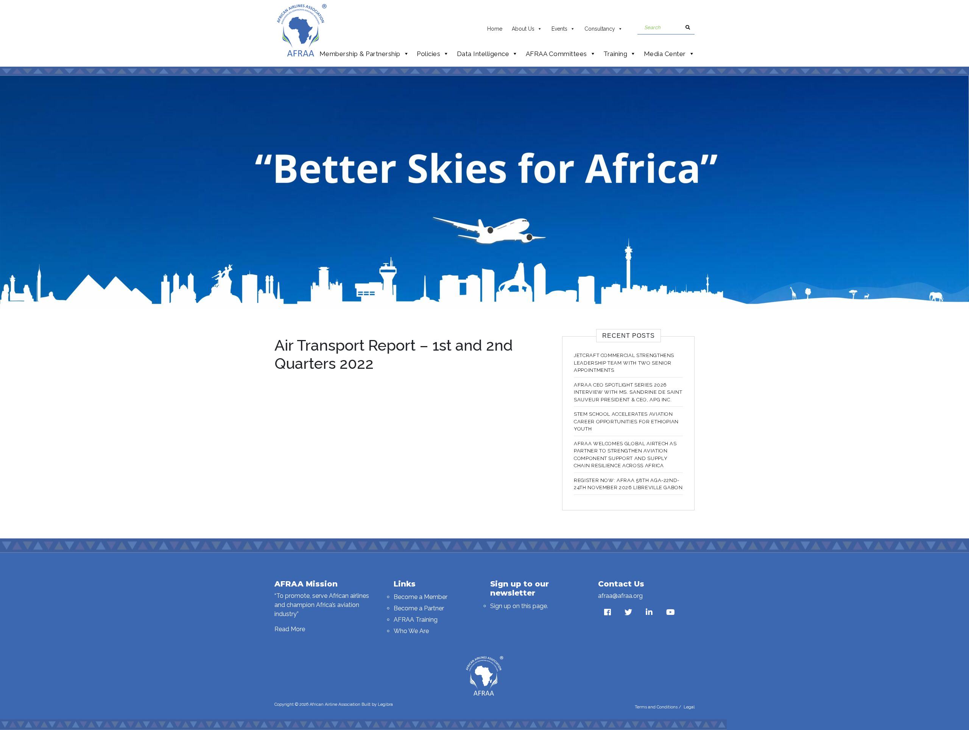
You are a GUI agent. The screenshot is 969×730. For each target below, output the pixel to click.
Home (494, 29)
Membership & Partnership (359, 54)
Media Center (665, 54)
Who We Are (411, 631)
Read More (289, 629)
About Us (523, 29)
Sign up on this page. (519, 606)
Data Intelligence (483, 54)
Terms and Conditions (656, 707)
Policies (428, 54)
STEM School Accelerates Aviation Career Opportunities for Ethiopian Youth (626, 421)
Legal (689, 707)
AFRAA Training (416, 619)
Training (615, 54)
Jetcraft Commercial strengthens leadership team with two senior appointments (624, 363)
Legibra (385, 704)
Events (559, 29)
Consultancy (599, 29)
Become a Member (420, 597)
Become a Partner (419, 608)
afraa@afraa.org (620, 595)
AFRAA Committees (556, 54)
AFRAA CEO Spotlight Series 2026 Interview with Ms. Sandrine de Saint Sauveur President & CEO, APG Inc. (628, 392)
